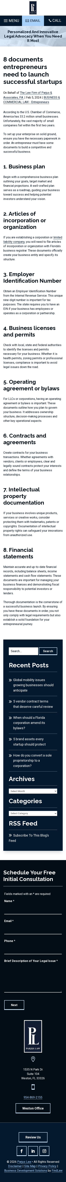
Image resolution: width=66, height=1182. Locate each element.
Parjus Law (24, 1162)
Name (9, 901)
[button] (11, 20)
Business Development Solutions (25, 1170)
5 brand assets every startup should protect (29, 741)
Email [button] (35, 20)
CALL (56, 20)
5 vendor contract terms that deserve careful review (33, 704)
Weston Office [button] (33, 1108)
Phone (9, 941)
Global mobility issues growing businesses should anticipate (33, 685)
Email (9, 921)
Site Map (30, 1166)
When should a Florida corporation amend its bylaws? (29, 723)
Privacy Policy (47, 1166)
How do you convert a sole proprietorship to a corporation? (32, 760)
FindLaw (57, 1170)
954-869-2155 (33, 1097)
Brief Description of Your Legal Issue (31, 961)
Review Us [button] (33, 1137)
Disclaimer (15, 1166)
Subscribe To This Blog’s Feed (29, 838)
